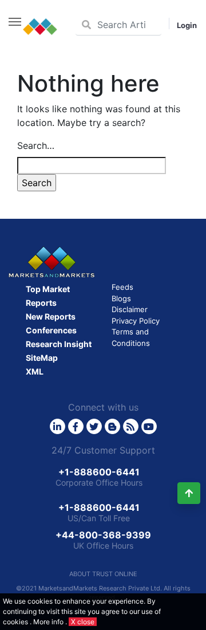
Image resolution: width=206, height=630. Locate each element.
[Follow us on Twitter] (94, 426)
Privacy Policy (136, 320)
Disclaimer (130, 309)
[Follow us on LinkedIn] (57, 426)
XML (34, 371)
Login (187, 25)
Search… (35, 145)
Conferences (51, 330)
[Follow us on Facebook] (76, 426)
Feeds (122, 287)
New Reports (51, 316)
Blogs (121, 298)
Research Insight (59, 344)
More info (48, 621)
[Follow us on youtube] (149, 426)
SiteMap (42, 358)
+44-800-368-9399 (103, 535)
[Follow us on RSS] (130, 426)
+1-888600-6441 (99, 472)
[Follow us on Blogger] (112, 426)
